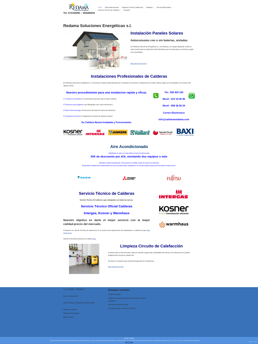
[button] (153, 7)
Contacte (126, 10)
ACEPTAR (129, 342)
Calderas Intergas (114, 294)
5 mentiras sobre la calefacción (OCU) (121, 308)
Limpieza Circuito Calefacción (132, 7)
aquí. (94, 239)
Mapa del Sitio (68, 317)
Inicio (100, 7)
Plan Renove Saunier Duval (118, 304)
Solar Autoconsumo (112, 7)
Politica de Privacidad (71, 313)
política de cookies (172, 340)
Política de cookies (70, 309)
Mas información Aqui (116, 267)
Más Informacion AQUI (139, 63)
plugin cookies (253, 341)
